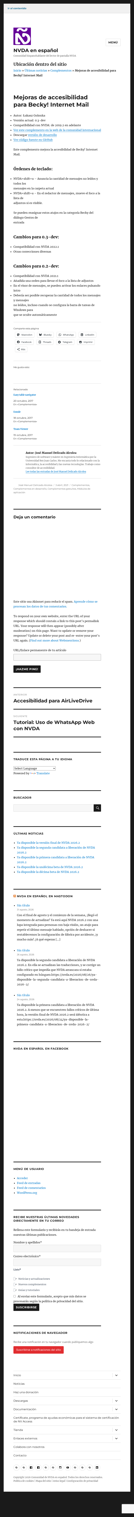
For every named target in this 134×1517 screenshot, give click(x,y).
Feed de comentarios (31, 1188)
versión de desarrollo (42, 135)
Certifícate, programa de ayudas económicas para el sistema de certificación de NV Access (66, 1419)
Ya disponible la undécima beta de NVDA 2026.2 (50, 867)
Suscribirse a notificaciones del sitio (38, 1349)
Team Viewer (20, 429)
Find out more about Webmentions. (55, 640)
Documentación (24, 1409)
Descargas (20, 1400)
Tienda (18, 1430)
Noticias (19, 1383)
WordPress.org (27, 1192)
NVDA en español (35, 50)
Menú (113, 42)
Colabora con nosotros (28, 1447)
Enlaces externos (25, 1438)
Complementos (61, 70)
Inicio (17, 70)
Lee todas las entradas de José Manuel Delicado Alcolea (56, 471)
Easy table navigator (24, 394)
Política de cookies (23, 1481)
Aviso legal (59, 1481)
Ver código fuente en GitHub (33, 139)
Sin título (23, 905)
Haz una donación (26, 1392)
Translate (43, 773)
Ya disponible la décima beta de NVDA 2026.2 (48, 872)
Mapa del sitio (43, 1481)
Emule (17, 411)
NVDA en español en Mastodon (45, 896)
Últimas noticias (36, 70)
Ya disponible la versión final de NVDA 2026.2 (48, 842)
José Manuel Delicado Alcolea (35, 485)
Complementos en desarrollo (30, 488)
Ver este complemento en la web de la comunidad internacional (57, 130)
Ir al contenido (17, 8)
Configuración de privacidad (82, 1481)
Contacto (20, 1455)
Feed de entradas (28, 1183)
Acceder (22, 1178)
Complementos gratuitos (62, 488)
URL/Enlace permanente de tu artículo (39, 650)
